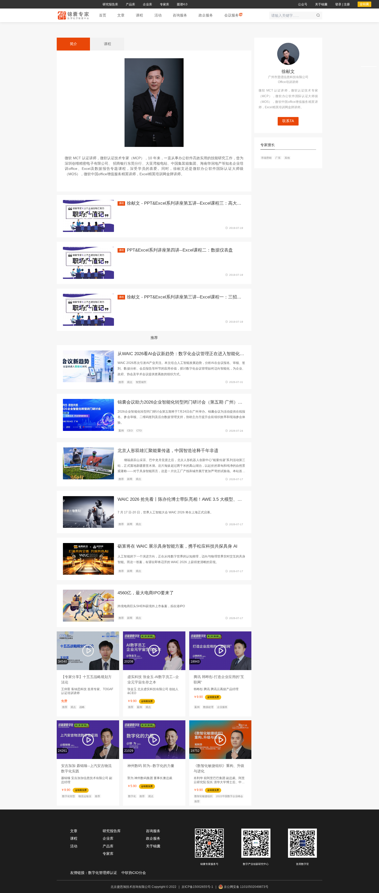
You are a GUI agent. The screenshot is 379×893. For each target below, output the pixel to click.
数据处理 (208, 707)
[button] (121, 15)
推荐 (121, 382)
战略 (82, 707)
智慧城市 (141, 382)
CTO (139, 430)
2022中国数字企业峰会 (229, 796)
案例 (121, 430)
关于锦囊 (153, 846)
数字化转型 (68, 796)
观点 (129, 382)
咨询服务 (153, 831)
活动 (73, 846)
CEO (130, 430)
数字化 (132, 796)
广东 (278, 157)
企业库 (108, 838)
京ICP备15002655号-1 (197, 887)
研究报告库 (112, 831)
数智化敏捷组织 (203, 796)
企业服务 (222, 707)
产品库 (108, 846)
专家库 (108, 854)
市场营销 (266, 157)
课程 (73, 838)
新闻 (129, 479)
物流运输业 (84, 796)
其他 (287, 157)
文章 (73, 831)
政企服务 (153, 838)
